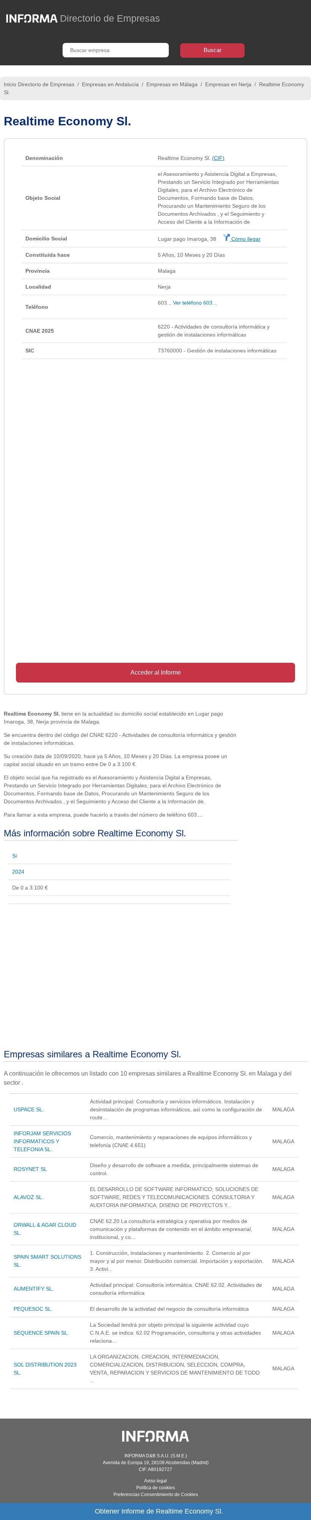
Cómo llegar (245, 239)
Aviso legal (155, 1481)
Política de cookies (155, 1487)
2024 (18, 872)
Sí (14, 856)
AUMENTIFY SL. (34, 1289)
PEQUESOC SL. (33, 1309)
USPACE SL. (29, 1109)
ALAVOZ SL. (29, 1197)
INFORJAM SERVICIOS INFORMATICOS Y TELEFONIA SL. (42, 1141)
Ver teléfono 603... (195, 303)
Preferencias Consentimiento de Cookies (155, 1494)
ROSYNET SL (30, 1169)
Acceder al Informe (155, 672)
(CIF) (218, 158)
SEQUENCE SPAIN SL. (41, 1333)
